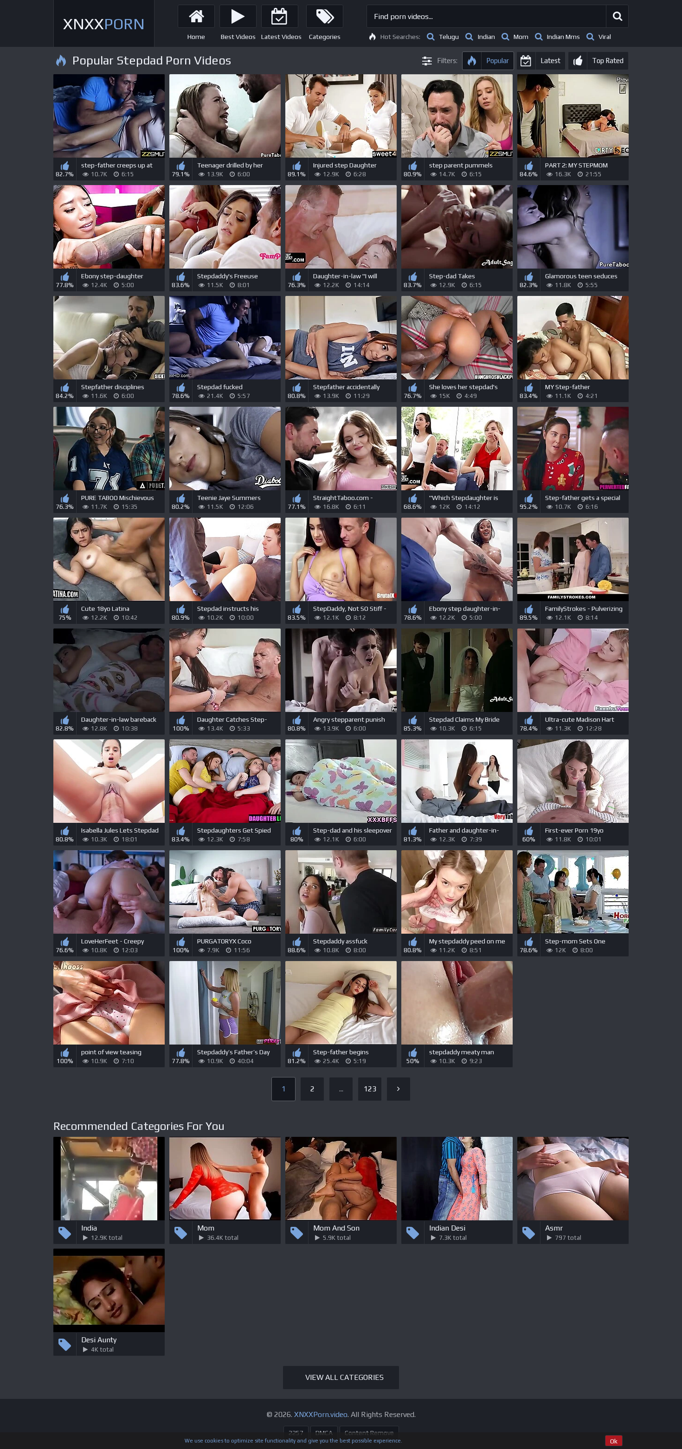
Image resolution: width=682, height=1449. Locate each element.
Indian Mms (563, 36)
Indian (486, 36)
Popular (497, 60)
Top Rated (608, 60)
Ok (614, 1441)
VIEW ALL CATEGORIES (344, 1377)
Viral (604, 36)
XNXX (104, 23)
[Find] (617, 16)
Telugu (449, 36)
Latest (550, 60)
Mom (521, 36)
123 (370, 1088)
